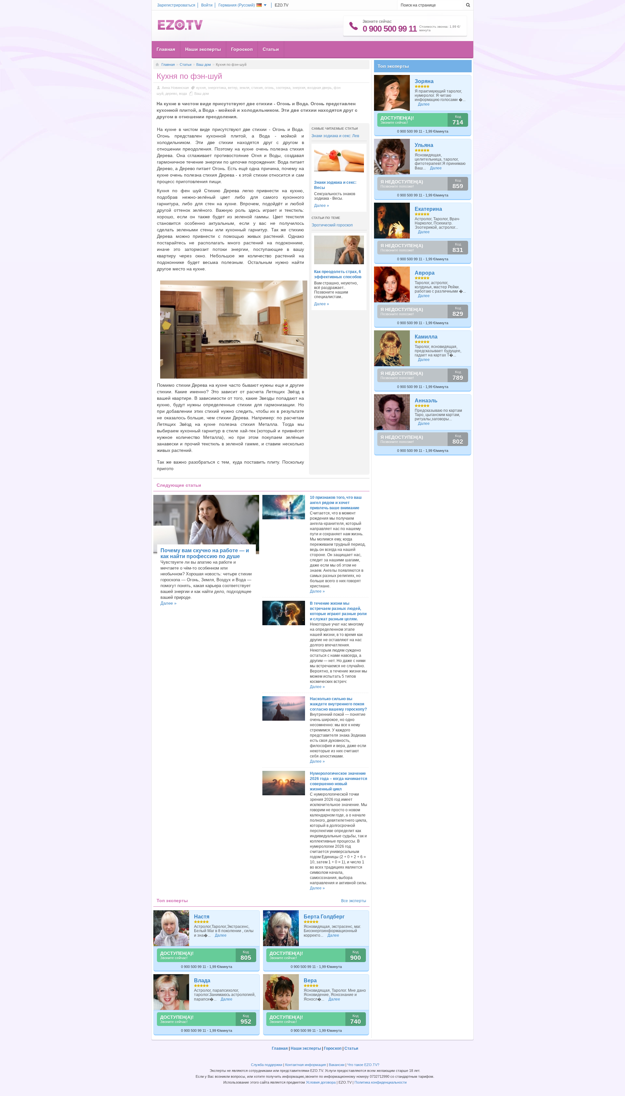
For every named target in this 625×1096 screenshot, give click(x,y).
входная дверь (319, 88)
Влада (202, 980)
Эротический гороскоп (332, 225)
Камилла (426, 336)
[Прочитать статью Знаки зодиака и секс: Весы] (339, 173)
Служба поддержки (266, 1065)
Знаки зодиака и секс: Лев (335, 136)
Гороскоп (242, 49)
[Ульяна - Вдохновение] (392, 157)
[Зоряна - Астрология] (392, 93)
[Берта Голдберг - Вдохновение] (281, 928)
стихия (257, 88)
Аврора (425, 273)
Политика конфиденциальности (380, 1082)
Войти (207, 5)
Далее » (321, 205)
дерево (171, 93)
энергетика (217, 88)
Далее (221, 935)
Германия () (236, 5)
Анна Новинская (175, 88)
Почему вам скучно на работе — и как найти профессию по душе (204, 553)
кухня (201, 88)
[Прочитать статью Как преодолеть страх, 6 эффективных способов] (339, 263)
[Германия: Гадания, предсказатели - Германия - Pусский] (180, 28)
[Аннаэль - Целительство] (392, 412)
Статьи (271, 49)
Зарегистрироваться (176, 5)
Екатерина (428, 209)
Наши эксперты (203, 49)
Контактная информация (305, 1065)
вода (183, 93)
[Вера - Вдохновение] (281, 992)
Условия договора (321, 1082)
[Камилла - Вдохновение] (392, 348)
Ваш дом (203, 64)
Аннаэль (426, 400)
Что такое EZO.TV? (363, 1065)
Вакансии (336, 1065)
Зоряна (424, 81)
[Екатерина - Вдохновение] (392, 220)
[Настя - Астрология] (171, 928)
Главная (166, 49)
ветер (232, 88)
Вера (310, 980)
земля (244, 88)
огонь (269, 88)
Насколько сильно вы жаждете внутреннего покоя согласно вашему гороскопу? (338, 704)
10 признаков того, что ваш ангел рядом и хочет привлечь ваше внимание (336, 502)
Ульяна (424, 145)
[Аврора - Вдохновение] (392, 284)
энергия (298, 88)
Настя (201, 916)
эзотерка (283, 88)
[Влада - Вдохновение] (171, 992)
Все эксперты (353, 901)
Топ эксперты (393, 66)
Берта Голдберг (324, 916)
